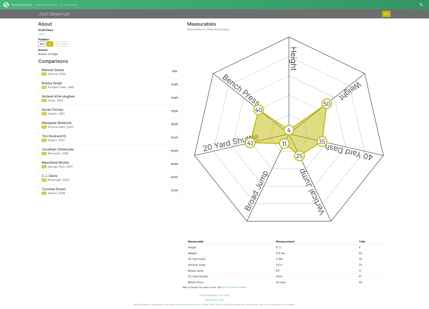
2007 (41, 34)
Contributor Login (214, 299)
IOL (57, 44)
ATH (42, 44)
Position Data (68, 4)
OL (64, 44)
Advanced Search (46, 4)
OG (386, 14)
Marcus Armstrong (187, 304)
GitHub (205, 304)
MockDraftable (21, 5)
